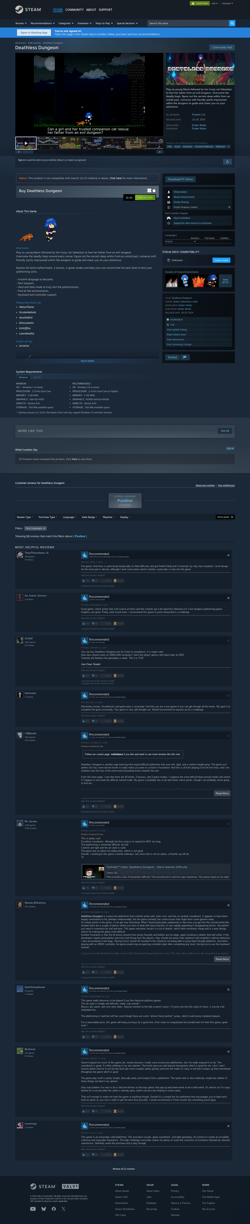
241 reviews (30, 906)
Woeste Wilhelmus (35, 902)
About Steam (122, 1191)
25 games (29, 991)
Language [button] (68, 517)
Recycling (151, 1209)
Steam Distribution (125, 1209)
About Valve (152, 1191)
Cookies (175, 1209)
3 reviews (29, 1127)
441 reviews (30, 740)
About (91, 10)
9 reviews (29, 560)
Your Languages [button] (34, 528)
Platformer (220, 146)
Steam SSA (121, 1197)
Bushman (30, 1049)
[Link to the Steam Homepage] (28, 12)
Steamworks (121, 1203)
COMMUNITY (74, 10)
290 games (30, 556)
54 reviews (29, 645)
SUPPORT (105, 10)
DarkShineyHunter (35, 987)
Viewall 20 (225, 281)
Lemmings (31, 1123)
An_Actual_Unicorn (35, 595)
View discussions (175, 339)
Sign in (21, 160)
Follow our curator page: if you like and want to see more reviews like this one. (133, 754)
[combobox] (188, 23)
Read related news (176, 334)
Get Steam (208, 1191)
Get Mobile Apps (211, 1197)
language (226, 3)
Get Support (208, 1203)
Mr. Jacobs (31, 821)
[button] (21, 23)
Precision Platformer (204, 146)
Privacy (175, 1191)
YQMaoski (30, 733)
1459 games (30, 825)
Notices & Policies (181, 1203)
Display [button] (124, 517)
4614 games (30, 737)
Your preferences (226, 485)
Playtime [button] (107, 517)
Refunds (175, 1215)
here (74, 459)
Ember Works (199, 125)
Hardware (151, 1203)
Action (177, 146)
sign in (215, 3)
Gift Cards (120, 1215)
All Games (20, 43)
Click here (116, 178)
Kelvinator (30, 693)
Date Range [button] (88, 517)
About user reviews (205, 485)
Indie (169, 146)
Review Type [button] (24, 517)
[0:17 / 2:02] (89, 94)
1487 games (30, 642)
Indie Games (34, 43)
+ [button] (228, 146)
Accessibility (177, 1197)
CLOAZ (29, 638)
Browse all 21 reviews (124, 1169)
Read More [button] (222, 793)
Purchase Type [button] (47, 517)
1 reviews (29, 994)
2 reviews (29, 599)
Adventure (187, 146)
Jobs (149, 1197)
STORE (58, 10)
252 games (30, 1053)
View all (230, 448)
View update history (177, 329)
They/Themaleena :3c (37, 552)
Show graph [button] (223, 517)
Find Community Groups (179, 344)
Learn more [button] (221, 260)
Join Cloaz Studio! (90, 664)
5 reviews (29, 697)
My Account (208, 1209)
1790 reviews (31, 828)
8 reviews (29, 1056)
